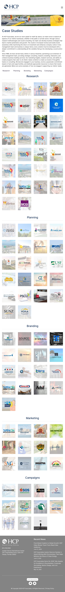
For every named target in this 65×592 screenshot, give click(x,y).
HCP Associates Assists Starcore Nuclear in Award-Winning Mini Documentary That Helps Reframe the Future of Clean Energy (48, 554)
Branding (27, 71)
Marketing (38, 71)
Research (6, 71)
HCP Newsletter (32, 579)
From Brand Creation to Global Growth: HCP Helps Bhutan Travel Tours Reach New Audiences (48, 545)
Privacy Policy (50, 588)
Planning (16, 71)
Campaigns (48, 71)
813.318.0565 (6, 548)
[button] (62, 7)
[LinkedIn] (34, 583)
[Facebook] (30, 583)
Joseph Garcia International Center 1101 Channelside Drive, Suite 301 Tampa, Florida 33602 (13, 552)
